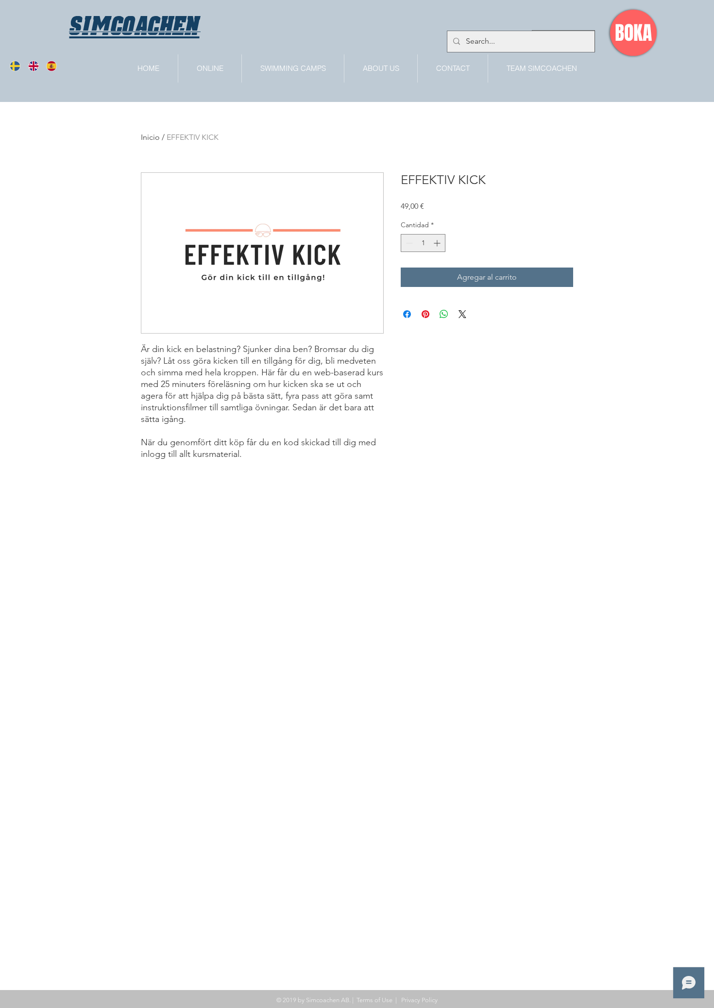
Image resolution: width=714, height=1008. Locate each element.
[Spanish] (55, 66)
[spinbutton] (423, 243)
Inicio (150, 137)
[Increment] (438, 243)
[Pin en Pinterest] (425, 314)
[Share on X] (462, 314)
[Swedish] (18, 66)
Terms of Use (374, 1000)
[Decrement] (408, 243)
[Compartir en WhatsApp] (444, 314)
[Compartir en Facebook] (407, 314)
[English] (36, 66)
